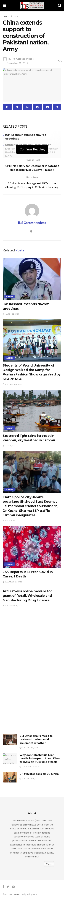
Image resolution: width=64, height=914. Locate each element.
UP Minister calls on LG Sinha (39, 774)
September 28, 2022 (13, 384)
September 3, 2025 (29, 748)
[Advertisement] (29, 674)
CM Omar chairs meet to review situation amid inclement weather (36, 739)
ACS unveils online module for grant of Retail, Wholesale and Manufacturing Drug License (27, 595)
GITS (35, 894)
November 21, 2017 (17, 63)
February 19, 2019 (30, 767)
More (49, 863)
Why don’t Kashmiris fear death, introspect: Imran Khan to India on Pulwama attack (40, 758)
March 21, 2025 (11, 314)
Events (14, 16)
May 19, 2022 (10, 446)
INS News (14, 894)
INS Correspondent (23, 58)
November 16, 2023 (30, 778)
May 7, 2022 (9, 520)
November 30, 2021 (13, 605)
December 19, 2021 (13, 582)
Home (6, 16)
